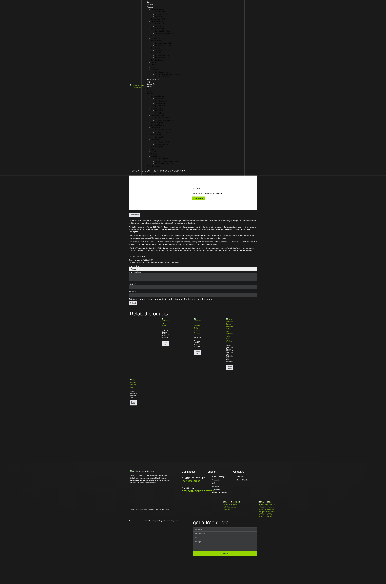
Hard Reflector (160, 24)
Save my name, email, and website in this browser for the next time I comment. (172, 299)
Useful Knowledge (153, 79)
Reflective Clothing (157, 9)
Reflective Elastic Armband (164, 33)
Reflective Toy (156, 48)
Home (149, 2)
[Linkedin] (144, 488)
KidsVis (153, 65)
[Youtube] (138, 488)
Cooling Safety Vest (158, 19)
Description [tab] (134, 215)
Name (132, 284)
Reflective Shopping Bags (164, 77)
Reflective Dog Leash (162, 57)
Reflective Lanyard (161, 72)
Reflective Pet (156, 53)
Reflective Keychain (158, 21)
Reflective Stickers (157, 38)
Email (132, 291)
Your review (136, 272)
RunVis (153, 62)
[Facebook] (132, 488)
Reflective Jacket (161, 14)
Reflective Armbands (158, 29)
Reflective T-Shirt (161, 16)
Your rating (135, 266)
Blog (148, 82)
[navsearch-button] (248, 87)
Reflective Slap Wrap (162, 31)
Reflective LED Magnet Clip (164, 45)
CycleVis (154, 67)
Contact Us (151, 84)
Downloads (151, 86)
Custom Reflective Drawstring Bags (167, 74)
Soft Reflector (159, 26)
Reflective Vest (160, 12)
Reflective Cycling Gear (159, 36)
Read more (165, 343)
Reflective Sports (157, 60)
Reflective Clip (156, 41)
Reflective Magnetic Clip (163, 43)
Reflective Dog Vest (162, 55)
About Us (150, 4)
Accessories (155, 69)
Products (150, 7)
